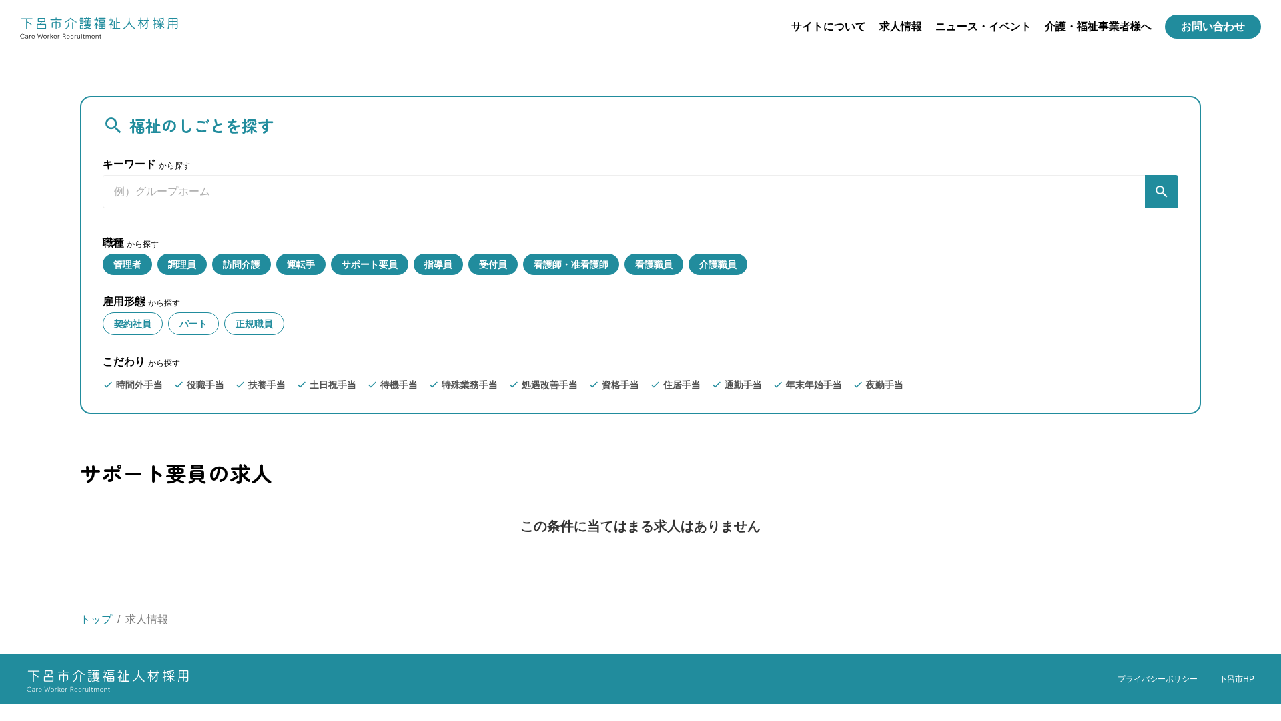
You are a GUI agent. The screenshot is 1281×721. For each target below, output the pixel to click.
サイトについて (828, 26)
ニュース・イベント (983, 26)
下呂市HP (1236, 679)
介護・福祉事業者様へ (1098, 26)
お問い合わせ (1213, 26)
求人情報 (900, 26)
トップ (96, 619)
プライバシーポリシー (1158, 679)
